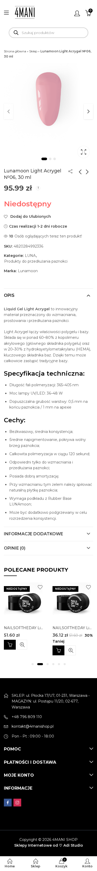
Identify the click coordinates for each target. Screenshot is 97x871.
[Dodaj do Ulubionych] (40, 587)
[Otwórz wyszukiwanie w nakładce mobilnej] (48, 32)
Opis (9, 295)
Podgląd (22, 645)
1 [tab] (44, 159)
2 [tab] (50, 159)
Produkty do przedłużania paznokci (36, 261)
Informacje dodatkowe (33, 533)
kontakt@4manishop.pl (33, 726)
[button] (32, 664)
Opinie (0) (14, 548)
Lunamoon (28, 271)
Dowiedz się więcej (10, 645)
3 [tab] (54, 159)
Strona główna (15, 51)
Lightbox (83, 152)
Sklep (33, 51)
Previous (8, 111)
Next (88, 111)
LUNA (30, 255)
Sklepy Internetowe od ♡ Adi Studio (48, 845)
